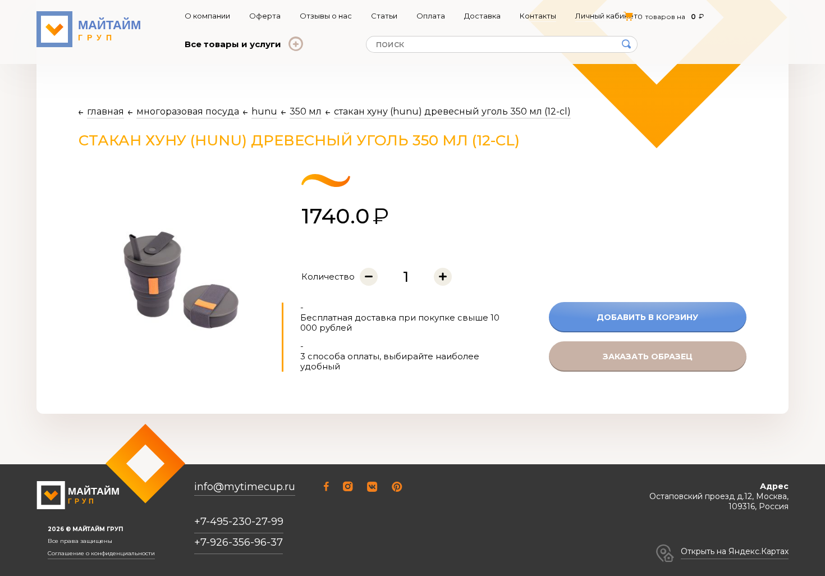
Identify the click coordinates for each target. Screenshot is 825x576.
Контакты (538, 15)
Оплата (430, 15)
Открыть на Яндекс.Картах (735, 551)
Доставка (482, 15)
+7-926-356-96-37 (238, 542)
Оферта (265, 15)
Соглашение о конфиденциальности (101, 553)
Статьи (384, 15)
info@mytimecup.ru (244, 487)
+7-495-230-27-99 (238, 521)
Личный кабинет (606, 15)
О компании (207, 15)
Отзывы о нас (326, 15)
